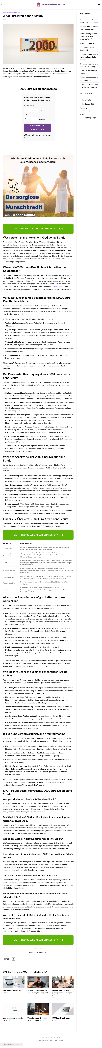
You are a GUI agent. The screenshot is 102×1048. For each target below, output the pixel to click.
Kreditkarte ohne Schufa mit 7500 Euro (89, 79)
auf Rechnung (85, 104)
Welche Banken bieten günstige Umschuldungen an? (62, 992)
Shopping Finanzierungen (12, 12)
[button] (2, 4)
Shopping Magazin (87, 118)
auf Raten (83, 100)
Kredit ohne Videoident (89, 43)
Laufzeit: (27, 115)
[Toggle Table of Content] (12, 959)
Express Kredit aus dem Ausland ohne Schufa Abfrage (89, 57)
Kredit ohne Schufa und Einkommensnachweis (89, 85)
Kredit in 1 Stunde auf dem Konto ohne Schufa (89, 21)
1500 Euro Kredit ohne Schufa (88, 72)
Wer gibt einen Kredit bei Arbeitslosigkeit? (37, 1019)
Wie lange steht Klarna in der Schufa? (13, 1019)
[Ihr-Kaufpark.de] (50, 4)
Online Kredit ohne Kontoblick (87, 48)
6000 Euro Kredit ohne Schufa (61, 1019)
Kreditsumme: (29, 106)
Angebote (54, 286)
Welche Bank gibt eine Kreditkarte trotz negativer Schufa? (88, 36)
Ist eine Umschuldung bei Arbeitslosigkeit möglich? (37, 991)
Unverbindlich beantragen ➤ (37, 128)
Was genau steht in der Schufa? (12, 991)
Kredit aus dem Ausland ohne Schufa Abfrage (89, 65)
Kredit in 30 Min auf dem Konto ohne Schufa (89, 28)
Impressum (45, 1037)
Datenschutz (56, 1037)
